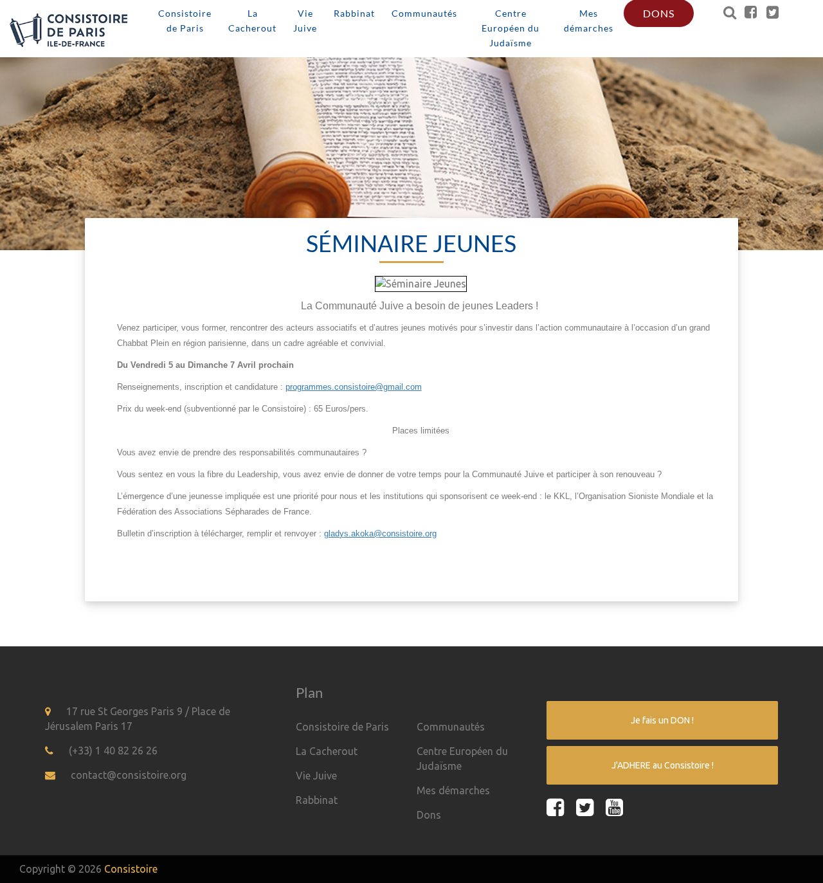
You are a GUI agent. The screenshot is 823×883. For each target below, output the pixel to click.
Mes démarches (453, 790)
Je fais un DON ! (662, 720)
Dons (429, 815)
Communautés (451, 727)
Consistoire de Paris (342, 727)
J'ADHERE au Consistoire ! (662, 765)
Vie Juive (316, 775)
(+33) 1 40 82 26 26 (113, 750)
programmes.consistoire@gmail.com (353, 387)
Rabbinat (317, 800)
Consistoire (131, 869)
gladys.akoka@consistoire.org (380, 533)
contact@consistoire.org (128, 775)
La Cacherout (326, 751)
